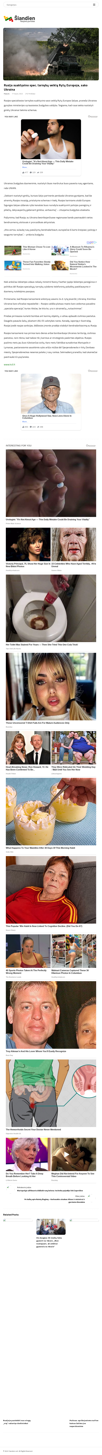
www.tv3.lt (9, 364)
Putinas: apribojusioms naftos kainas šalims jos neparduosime (84, 1423)
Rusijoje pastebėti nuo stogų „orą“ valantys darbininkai (17, 1422)
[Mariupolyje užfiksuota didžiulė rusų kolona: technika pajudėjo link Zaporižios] (10, 1189)
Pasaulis (6, 93)
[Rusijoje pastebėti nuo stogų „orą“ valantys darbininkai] (17, 1318)
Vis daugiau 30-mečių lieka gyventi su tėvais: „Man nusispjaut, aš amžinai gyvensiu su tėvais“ (49, 1242)
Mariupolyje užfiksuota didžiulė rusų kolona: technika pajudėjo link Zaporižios (50, 1190)
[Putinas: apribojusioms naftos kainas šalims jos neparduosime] (84, 1318)
